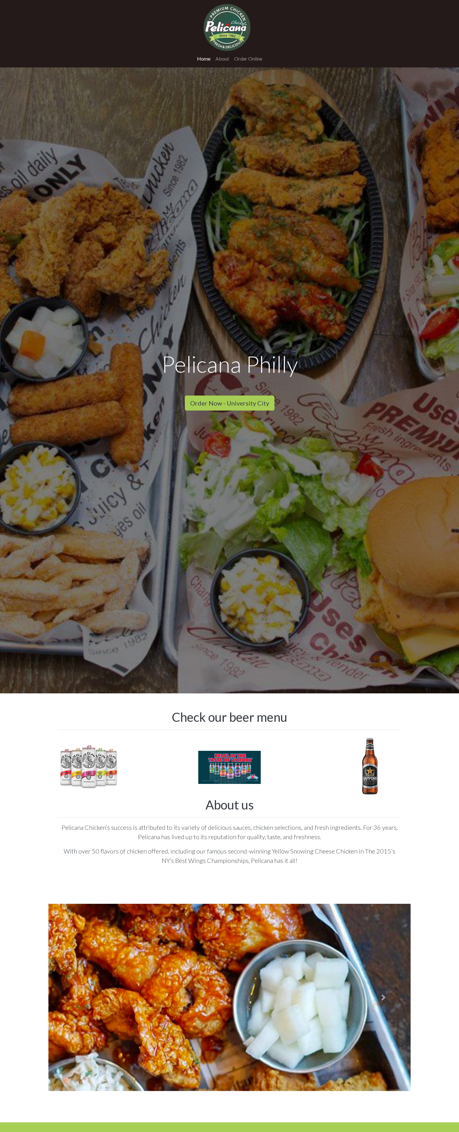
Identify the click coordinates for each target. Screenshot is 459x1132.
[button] (75, 997)
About (222, 59)
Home (205, 58)
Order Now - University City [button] (229, 403)
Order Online (248, 59)
